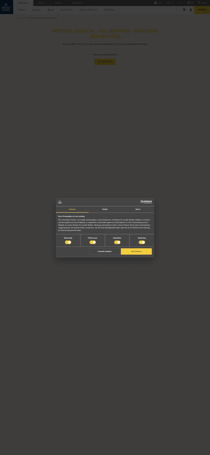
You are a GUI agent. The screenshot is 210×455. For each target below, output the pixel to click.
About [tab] (137, 209)
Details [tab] (105, 209)
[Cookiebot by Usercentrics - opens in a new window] (142, 202)
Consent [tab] (72, 209)
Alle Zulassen (136, 251)
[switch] (93, 242)
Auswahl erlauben (105, 251)
